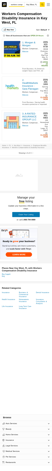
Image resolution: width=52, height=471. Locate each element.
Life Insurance (7, 306)
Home (4, 145)
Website (25, 51)
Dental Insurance (42, 292)
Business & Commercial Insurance (23, 294)
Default (44, 30)
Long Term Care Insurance (25, 307)
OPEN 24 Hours (37, 36)
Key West (17, 145)
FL (10, 145)
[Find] (42, 4)
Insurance (26, 145)
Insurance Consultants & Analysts (41, 301)
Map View (10, 30)
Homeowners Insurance (24, 300)
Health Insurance (8, 299)
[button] (48, 4)
